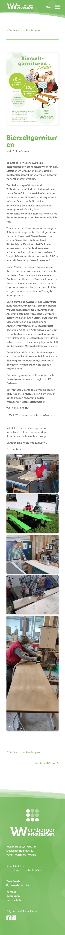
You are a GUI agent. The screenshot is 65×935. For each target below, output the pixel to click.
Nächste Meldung (46, 763)
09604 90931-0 (15, 866)
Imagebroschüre (19, 885)
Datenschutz (13, 900)
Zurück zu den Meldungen (24, 30)
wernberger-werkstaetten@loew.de (27, 870)
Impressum (13, 896)
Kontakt (11, 891)
